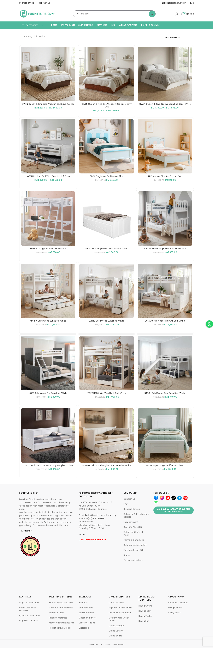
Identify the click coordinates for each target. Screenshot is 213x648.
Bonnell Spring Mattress (61, 602)
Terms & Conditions (134, 539)
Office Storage (116, 625)
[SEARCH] (152, 14)
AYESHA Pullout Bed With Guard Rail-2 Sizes (48, 176)
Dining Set (143, 621)
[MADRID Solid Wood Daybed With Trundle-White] (106, 435)
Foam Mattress (56, 612)
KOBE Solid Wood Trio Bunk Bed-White (48, 393)
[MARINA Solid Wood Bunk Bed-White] (48, 291)
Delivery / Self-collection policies (136, 515)
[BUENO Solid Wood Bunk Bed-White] (106, 291)
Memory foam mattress (61, 622)
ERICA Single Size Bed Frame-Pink (165, 176)
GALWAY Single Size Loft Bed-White (48, 248)
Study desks (174, 612)
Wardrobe (84, 627)
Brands (127, 555)
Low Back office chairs (120, 612)
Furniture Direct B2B (133, 550)
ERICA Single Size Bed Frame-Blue (106, 176)
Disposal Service (132, 509)
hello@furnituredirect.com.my (100, 515)
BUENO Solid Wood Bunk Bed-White (106, 320)
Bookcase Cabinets (178, 602)
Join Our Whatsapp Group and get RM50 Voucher (173, 510)
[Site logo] (37, 13)
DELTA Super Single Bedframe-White (164, 465)
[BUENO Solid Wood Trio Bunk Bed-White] (165, 291)
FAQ (126, 503)
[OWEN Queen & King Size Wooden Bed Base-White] (165, 74)
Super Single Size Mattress (27, 609)
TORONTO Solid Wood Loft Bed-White (106, 393)
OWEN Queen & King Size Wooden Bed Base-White (165, 104)
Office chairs (115, 635)
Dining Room (144, 610)
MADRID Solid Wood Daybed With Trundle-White (106, 465)
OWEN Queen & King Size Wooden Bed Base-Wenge (48, 104)
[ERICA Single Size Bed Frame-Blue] (106, 146)
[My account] (177, 14)
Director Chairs (116, 602)
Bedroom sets (86, 607)
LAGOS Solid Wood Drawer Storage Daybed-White (48, 465)
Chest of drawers (87, 617)
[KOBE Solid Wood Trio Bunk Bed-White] (48, 363)
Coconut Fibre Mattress (61, 607)
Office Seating (116, 630)
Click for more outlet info (92, 539)
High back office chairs (120, 607)
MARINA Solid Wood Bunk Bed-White (48, 320)
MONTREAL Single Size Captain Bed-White (106, 248)
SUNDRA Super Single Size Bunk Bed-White (165, 248)
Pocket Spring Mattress (60, 627)
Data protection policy (135, 545)
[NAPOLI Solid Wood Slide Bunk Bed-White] (165, 363)
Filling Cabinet (175, 607)
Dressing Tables (87, 622)
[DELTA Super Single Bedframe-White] (165, 435)
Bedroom (83, 602)
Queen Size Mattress (29, 615)
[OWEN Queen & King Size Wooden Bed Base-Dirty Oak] (106, 74)
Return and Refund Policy (133, 533)
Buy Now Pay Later (133, 526)
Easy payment (131, 522)
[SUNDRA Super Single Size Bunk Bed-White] (165, 218)
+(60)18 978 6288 (95, 518)
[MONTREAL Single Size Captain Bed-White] (106, 218)
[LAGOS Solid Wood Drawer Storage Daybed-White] (48, 435)
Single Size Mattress (29, 602)
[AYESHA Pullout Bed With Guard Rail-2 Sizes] (48, 146)
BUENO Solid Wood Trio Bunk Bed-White (165, 320)
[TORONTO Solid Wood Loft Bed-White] (106, 363)
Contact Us (129, 498)
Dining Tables (145, 616)
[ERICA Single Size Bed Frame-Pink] (165, 146)
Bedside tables (86, 612)
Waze (82, 534)
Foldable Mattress (58, 617)
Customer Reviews (133, 560)
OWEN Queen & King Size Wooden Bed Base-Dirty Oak (106, 105)
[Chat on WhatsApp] (209, 324)
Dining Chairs (145, 605)
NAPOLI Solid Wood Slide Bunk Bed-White (164, 393)
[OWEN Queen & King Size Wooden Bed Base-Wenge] (48, 74)
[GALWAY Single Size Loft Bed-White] (48, 218)
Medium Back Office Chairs (119, 619)
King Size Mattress (28, 620)
